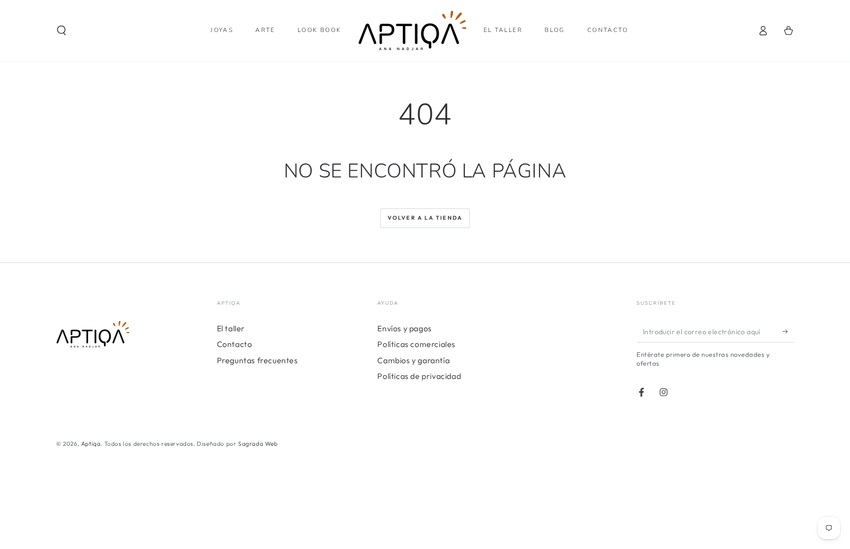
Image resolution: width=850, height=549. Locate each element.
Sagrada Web (258, 443)
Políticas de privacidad (419, 376)
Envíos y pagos (404, 328)
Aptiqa (91, 443)
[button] (61, 30)
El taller (231, 328)
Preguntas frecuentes (257, 360)
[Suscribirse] (788, 331)
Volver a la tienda (425, 217)
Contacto (234, 344)
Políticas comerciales (416, 344)
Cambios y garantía (413, 360)
